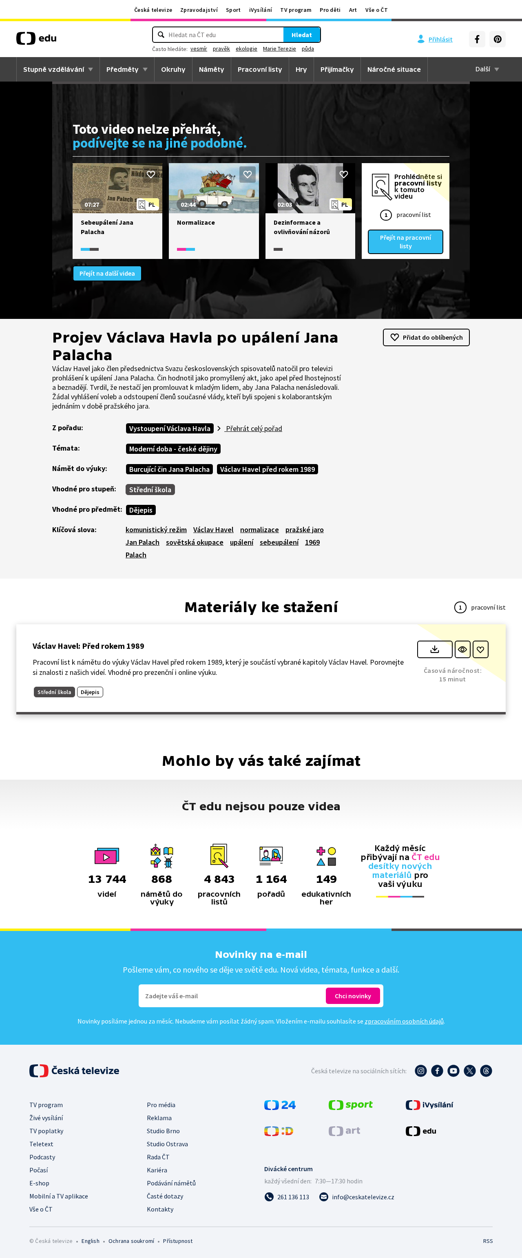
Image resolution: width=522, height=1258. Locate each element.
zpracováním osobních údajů (404, 1021)
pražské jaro (304, 529)
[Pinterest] (497, 39)
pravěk (221, 48)
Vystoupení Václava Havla (169, 428)
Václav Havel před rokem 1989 (267, 469)
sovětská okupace (194, 542)
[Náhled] (463, 649)
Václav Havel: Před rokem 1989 (88, 646)
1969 (312, 542)
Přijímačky (337, 69)
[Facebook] (477, 39)
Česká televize (153, 9)
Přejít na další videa (107, 273)
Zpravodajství (199, 9)
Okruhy (173, 69)
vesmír (198, 48)
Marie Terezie (279, 48)
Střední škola (150, 489)
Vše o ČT (376, 9)
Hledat (302, 35)
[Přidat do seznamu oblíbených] (151, 174)
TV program (296, 9)
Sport (233, 9)
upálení (241, 542)
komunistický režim (156, 529)
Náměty (211, 69)
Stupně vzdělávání (53, 69)
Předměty (122, 69)
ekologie (246, 48)
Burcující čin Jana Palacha (169, 469)
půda (308, 48)
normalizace (259, 529)
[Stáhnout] (435, 649)
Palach (136, 554)
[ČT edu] (36, 41)
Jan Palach (142, 542)
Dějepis (141, 510)
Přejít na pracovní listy (405, 241)
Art (353, 9)
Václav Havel (213, 529)
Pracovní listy (260, 69)
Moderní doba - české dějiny (173, 448)
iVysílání (260, 9)
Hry (301, 69)
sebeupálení (279, 542)
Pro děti (330, 9)
